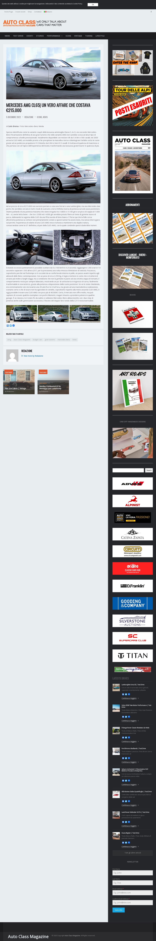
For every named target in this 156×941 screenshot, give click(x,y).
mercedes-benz (64, 339)
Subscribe (118, 910)
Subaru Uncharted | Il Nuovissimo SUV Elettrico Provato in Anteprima (135, 770)
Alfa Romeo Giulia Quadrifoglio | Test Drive (137, 792)
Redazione (28, 117)
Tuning (88, 36)
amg (9, 339)
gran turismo (50, 339)
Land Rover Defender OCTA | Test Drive (135, 812)
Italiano (49, 12)
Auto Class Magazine (22, 339)
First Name (116, 869)
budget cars (37, 339)
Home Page (8, 12)
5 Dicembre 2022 (13, 117)
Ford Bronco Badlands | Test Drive (134, 748)
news (75, 339)
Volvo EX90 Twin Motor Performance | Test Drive (136, 706)
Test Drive (18, 36)
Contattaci (38, 12)
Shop (30, 12)
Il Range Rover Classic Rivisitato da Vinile (135, 728)
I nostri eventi (20, 12)
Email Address (118, 889)
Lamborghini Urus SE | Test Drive (133, 685)
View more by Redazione (33, 356)
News (7, 36)
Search (148, 470)
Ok (93, 5)
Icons (68, 36)
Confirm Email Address (121, 899)
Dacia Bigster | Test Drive (130, 833)
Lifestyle (100, 36)
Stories (40, 36)
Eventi (30, 36)
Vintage (78, 36)
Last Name (116, 879)
